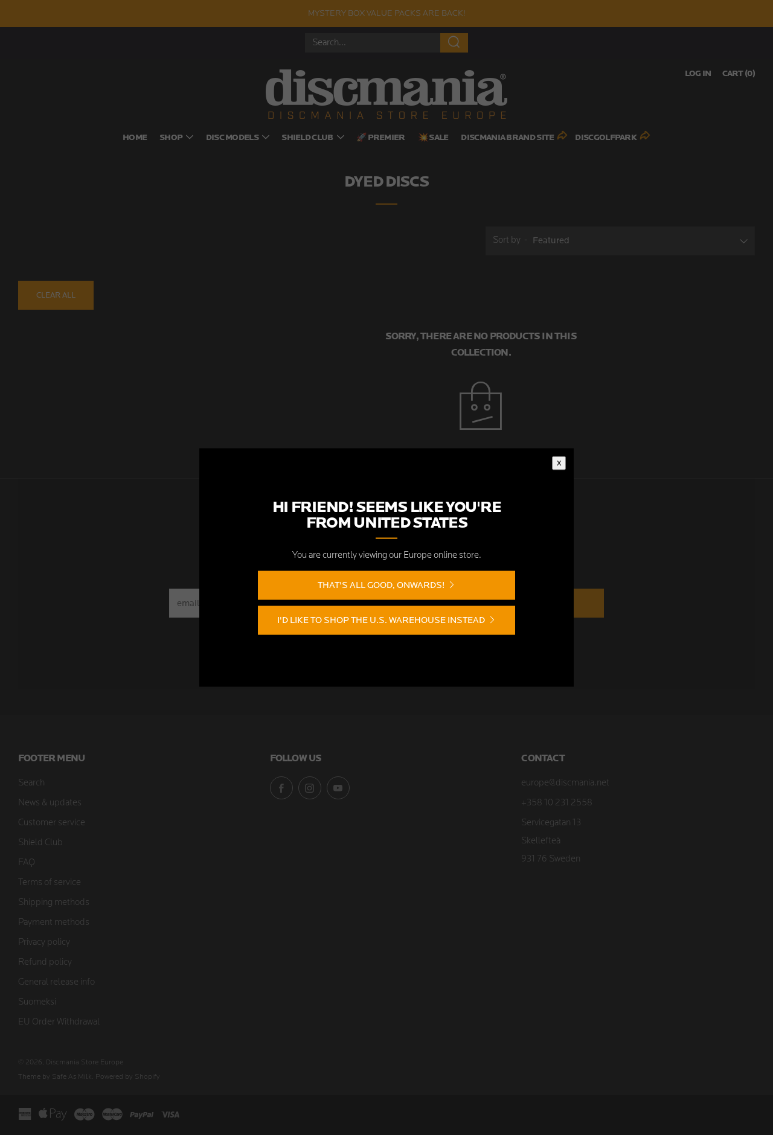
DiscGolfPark (606, 137)
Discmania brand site (507, 137)
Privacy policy (44, 942)
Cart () (738, 73)
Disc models (232, 137)
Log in (698, 73)
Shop (170, 137)
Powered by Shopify (127, 1077)
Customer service (51, 823)
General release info (56, 982)
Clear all (55, 294)
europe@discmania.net (565, 783)
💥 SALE (433, 137)
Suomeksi (37, 1002)
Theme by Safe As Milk (55, 1077)
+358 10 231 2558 (556, 803)
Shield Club (307, 137)
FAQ (26, 863)
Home (135, 137)
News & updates (50, 803)
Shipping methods (53, 902)
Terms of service (49, 882)
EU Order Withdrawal (59, 1022)
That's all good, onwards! (381, 585)
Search (31, 783)
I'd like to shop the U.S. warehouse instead (381, 620)
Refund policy (45, 962)
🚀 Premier (380, 137)
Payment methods (53, 922)
